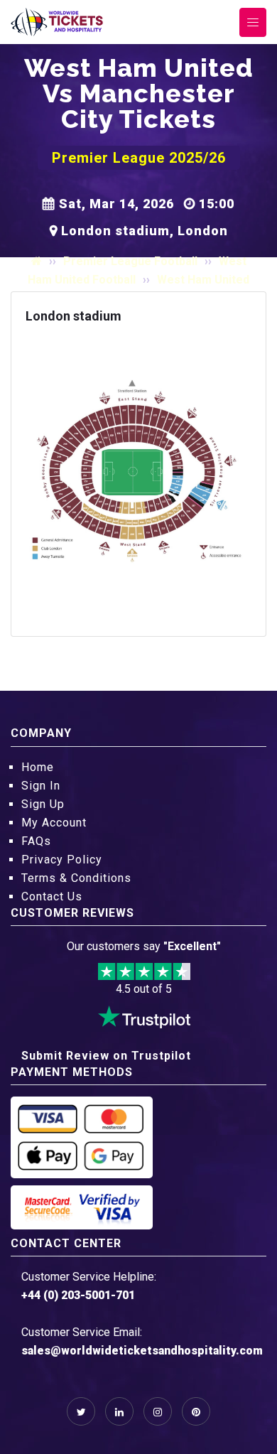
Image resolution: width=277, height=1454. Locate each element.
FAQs (36, 841)
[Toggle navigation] (252, 22)
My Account (54, 822)
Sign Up (43, 804)
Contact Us (51, 896)
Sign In (40, 785)
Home (37, 767)
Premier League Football (130, 261)
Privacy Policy (61, 859)
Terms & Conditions (76, 878)
